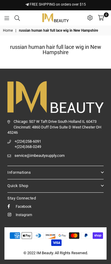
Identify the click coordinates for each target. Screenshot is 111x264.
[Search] (17, 17)
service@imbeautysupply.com (40, 155)
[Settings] (90, 17)
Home (8, 30)
